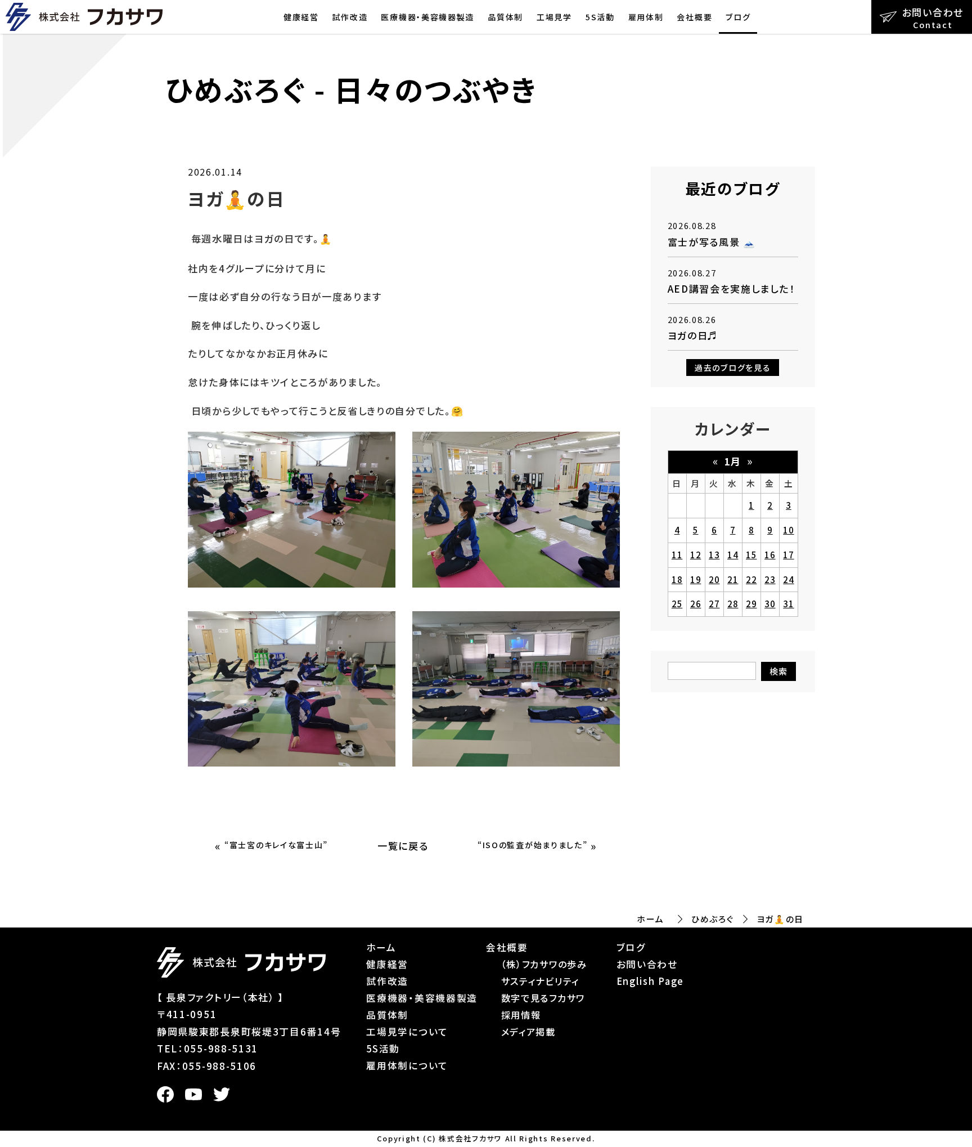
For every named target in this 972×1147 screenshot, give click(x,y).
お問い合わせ (647, 964)
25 (677, 604)
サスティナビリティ (540, 981)
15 (751, 555)
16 (769, 555)
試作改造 (350, 17)
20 (714, 579)
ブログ (738, 17)
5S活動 (600, 17)
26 (695, 604)
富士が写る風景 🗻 (712, 242)
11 (677, 555)
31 (788, 604)
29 (751, 604)
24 (788, 579)
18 (677, 579)
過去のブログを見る (733, 367)
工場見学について (407, 1031)
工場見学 (554, 17)
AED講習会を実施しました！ (731, 288)
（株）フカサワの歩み (544, 964)
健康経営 (301, 17)
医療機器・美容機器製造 (427, 17)
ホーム (650, 919)
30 (769, 604)
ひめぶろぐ (712, 919)
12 (695, 555)
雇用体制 (646, 17)
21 (732, 579)
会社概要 (694, 17)
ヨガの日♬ (693, 335)
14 (732, 555)
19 (695, 579)
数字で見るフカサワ (543, 998)
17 (788, 555)
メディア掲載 (528, 1031)
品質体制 (505, 17)
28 (732, 604)
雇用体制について (407, 1065)
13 (714, 555)
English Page (650, 981)
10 (788, 530)
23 (769, 579)
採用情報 (521, 1014)
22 (751, 579)
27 (714, 604)
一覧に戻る (403, 846)
